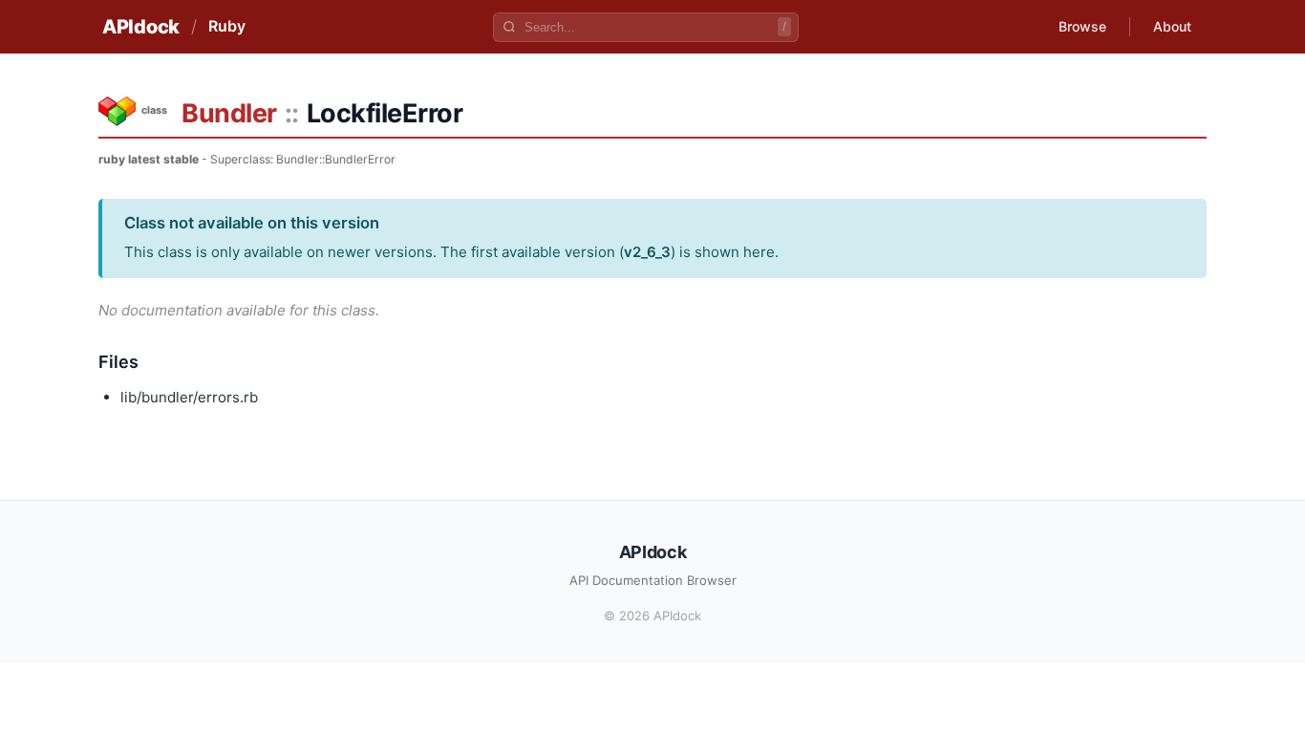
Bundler (229, 113)
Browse (1082, 26)
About (1172, 26)
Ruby (227, 25)
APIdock (141, 26)
